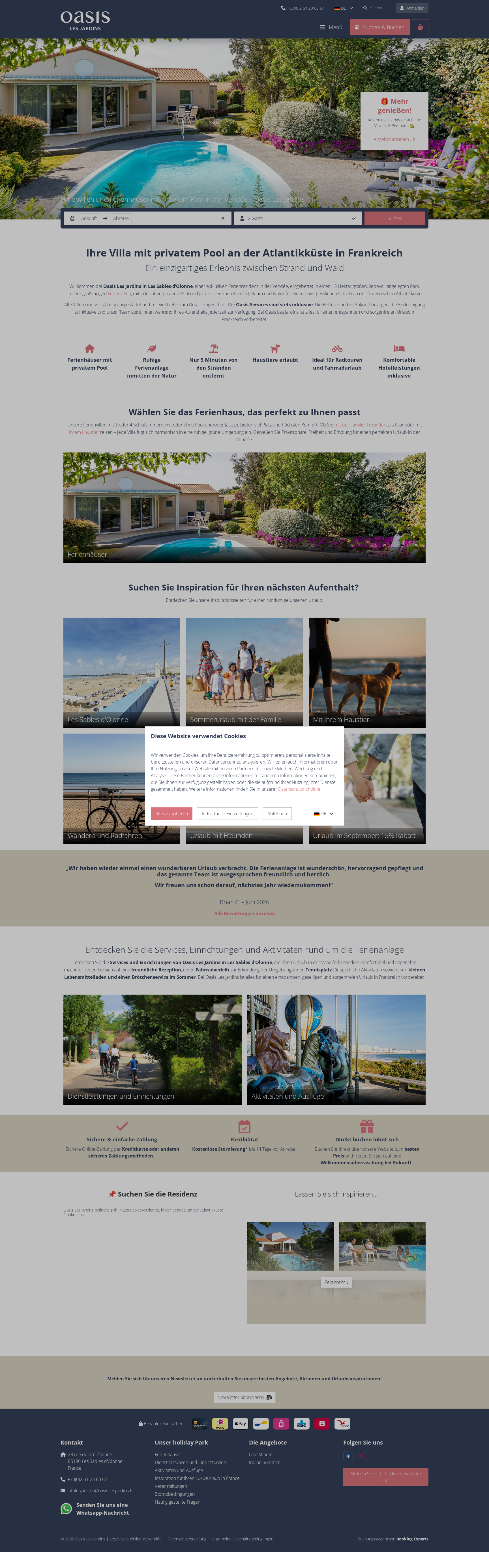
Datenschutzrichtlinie (299, 789)
